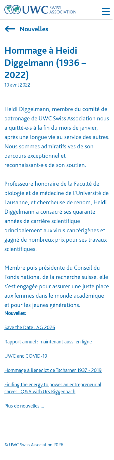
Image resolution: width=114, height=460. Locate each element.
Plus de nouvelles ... (24, 406)
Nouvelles (33, 29)
